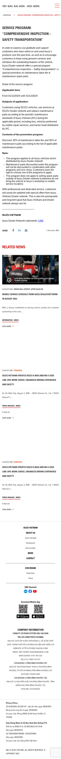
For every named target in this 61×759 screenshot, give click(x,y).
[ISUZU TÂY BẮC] (26, 6)
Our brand (30, 568)
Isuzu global (30, 548)
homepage (7, 15)
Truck (30, 578)
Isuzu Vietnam (30, 527)
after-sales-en (37, 289)
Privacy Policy (12, 703)
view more (7, 326)
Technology (30, 543)
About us (30, 533)
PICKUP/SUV (18, 370)
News (16, 320)
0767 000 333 (36, 656)
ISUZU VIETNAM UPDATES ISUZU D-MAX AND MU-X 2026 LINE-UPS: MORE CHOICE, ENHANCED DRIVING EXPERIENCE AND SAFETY (29, 380)
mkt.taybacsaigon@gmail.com (33, 652)
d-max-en (6, 412)
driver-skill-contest (22, 289)
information (7, 320)
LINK (41, 220)
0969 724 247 (34, 659)
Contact (30, 558)
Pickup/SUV (30, 573)
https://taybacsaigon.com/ (35, 648)
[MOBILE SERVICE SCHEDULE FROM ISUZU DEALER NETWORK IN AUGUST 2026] (30, 269)
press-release (8, 406)
